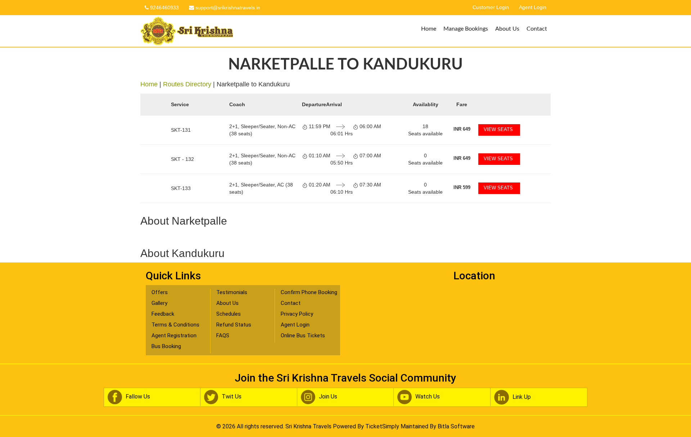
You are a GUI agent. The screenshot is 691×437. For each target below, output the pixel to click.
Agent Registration (174, 335)
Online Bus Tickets (303, 335)
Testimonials (231, 292)
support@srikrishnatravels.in (227, 7)
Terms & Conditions (175, 324)
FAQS (222, 335)
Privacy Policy (297, 314)
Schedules (228, 314)
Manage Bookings (465, 29)
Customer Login (491, 7)
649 (461, 129)
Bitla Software (456, 426)
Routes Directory (187, 84)
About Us (507, 29)
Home (428, 29)
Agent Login (532, 7)
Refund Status (233, 324)
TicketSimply (382, 426)
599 (461, 187)
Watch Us (427, 396)
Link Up (521, 396)
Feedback (163, 314)
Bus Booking (166, 346)
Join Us (328, 396)
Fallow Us (138, 396)
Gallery (159, 303)
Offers (160, 292)
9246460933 (164, 7)
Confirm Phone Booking (309, 292)
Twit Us (231, 396)
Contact (537, 29)
